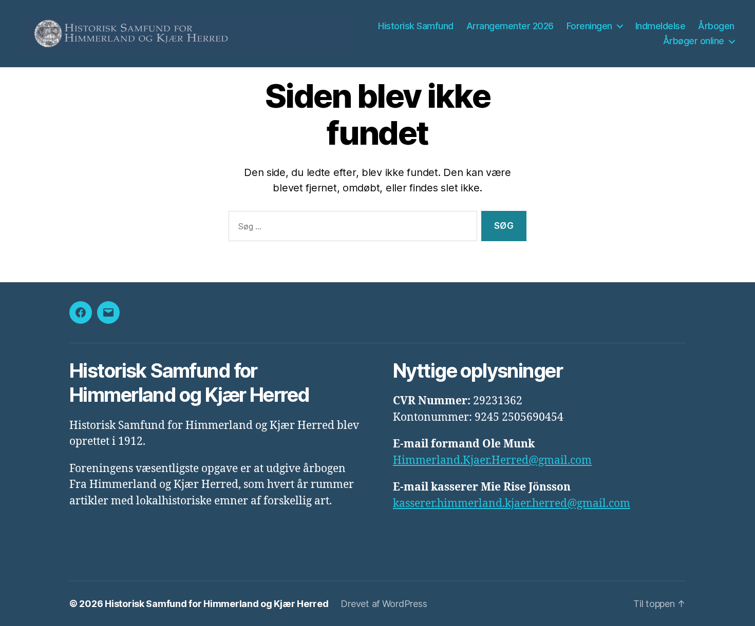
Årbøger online (693, 40)
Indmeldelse (660, 26)
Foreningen (589, 26)
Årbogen (716, 26)
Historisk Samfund (416, 26)
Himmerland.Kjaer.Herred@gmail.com (492, 460)
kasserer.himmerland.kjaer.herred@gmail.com (511, 504)
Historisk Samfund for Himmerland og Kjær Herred (216, 603)
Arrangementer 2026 (510, 26)
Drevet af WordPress (384, 603)
